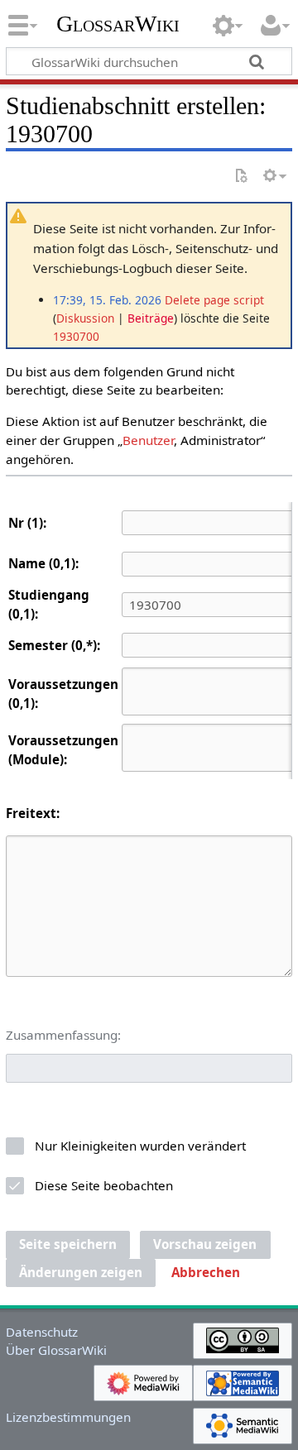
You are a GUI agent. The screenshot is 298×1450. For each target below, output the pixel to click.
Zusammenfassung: (63, 1034)
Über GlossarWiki (56, 1350)
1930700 (76, 336)
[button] (206, 1273)
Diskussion (85, 318)
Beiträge (150, 318)
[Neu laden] (241, 176)
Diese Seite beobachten (104, 1185)
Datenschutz (42, 1331)
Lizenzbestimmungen (68, 1417)
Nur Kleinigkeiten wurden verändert (140, 1145)
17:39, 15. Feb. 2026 (107, 300)
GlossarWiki (118, 24)
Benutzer (148, 440)
